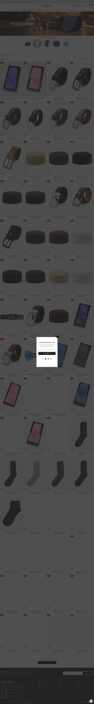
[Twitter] (51, 358)
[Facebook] (43, 358)
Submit (47, 353)
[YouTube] (48, 358)
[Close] (58, 337)
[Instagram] (45, 358)
